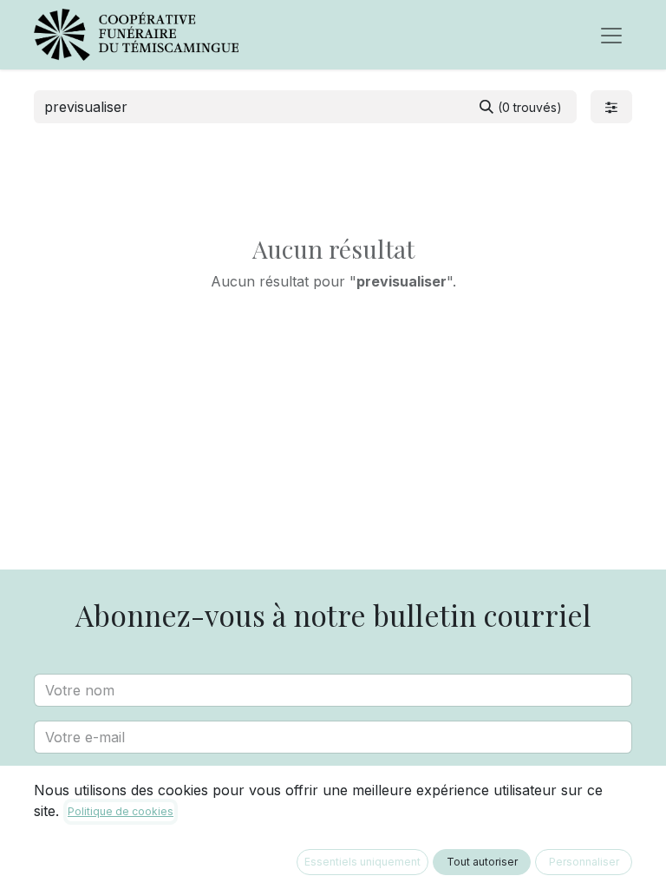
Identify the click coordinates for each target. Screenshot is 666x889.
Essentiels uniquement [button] (362, 861)
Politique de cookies (120, 811)
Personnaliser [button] (584, 861)
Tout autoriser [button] (482, 861)
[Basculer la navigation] (611, 34)
